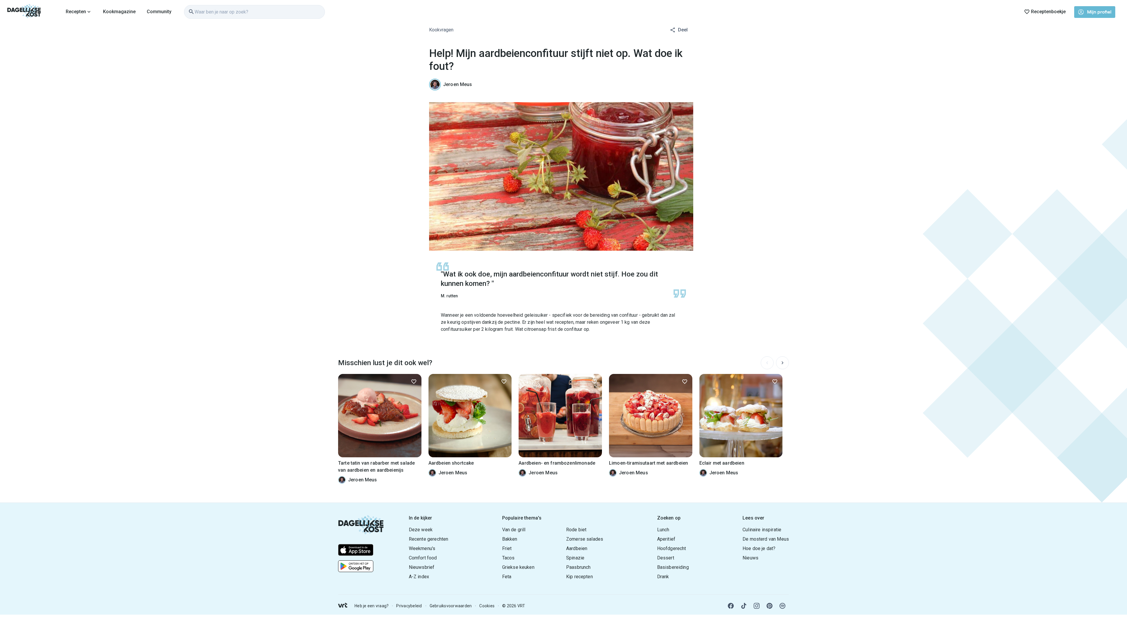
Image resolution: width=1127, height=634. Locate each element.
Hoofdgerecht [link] (671, 548)
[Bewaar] (413, 381)
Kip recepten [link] (579, 576)
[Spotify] (782, 605)
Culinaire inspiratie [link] (762, 529)
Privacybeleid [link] (409, 605)
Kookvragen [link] (441, 30)
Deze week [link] (421, 529)
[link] (24, 12)
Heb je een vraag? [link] (372, 605)
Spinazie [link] (575, 558)
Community (159, 11)
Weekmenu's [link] (422, 548)
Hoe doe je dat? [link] (759, 548)
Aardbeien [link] (576, 548)
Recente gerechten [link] (428, 539)
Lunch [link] (663, 529)
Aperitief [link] (666, 539)
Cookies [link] (487, 605)
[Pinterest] (769, 605)
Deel (683, 30)
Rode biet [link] (576, 529)
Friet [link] (507, 548)
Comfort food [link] (423, 558)
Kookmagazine (119, 11)
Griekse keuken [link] (518, 567)
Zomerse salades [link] (584, 539)
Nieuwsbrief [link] (422, 567)
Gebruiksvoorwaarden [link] (451, 605)
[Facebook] (730, 605)
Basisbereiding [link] (673, 567)
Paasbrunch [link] (578, 567)
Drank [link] (663, 576)
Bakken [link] (509, 539)
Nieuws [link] (750, 558)
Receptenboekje (1048, 11)
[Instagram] (756, 605)
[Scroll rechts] (782, 362)
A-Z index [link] (419, 576)
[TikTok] (743, 605)
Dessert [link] (665, 558)
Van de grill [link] (514, 529)
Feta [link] (507, 576)
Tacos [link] (508, 558)
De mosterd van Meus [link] (766, 539)
